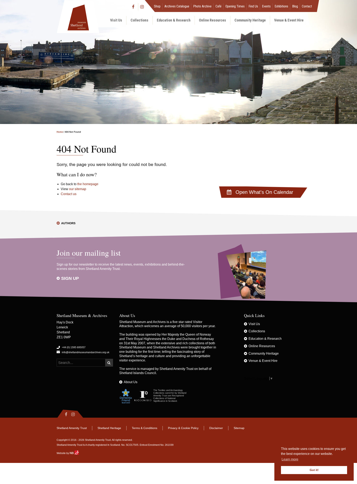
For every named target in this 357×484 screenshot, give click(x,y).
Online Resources (212, 20)
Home (60, 132)
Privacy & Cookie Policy (183, 428)
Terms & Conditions (144, 428)
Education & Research (173, 20)
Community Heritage (250, 20)
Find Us (253, 6)
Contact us (68, 194)
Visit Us (116, 20)
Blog (295, 6)
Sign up (70, 278)
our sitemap (77, 189)
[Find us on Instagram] (142, 6)
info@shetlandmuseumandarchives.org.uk (85, 352)
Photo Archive (202, 6)
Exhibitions (281, 6)
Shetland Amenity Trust (176, 369)
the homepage (87, 184)
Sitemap (239, 428)
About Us (130, 382)
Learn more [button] (290, 459)
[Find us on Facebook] (134, 6)
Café (218, 6)
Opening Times (235, 6)
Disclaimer (216, 428)
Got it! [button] (314, 470)
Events (266, 6)
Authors (68, 223)
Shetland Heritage (109, 428)
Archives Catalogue (176, 6)
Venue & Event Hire (288, 20)
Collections (139, 20)
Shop (157, 6)
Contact (307, 6)
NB (72, 453)
